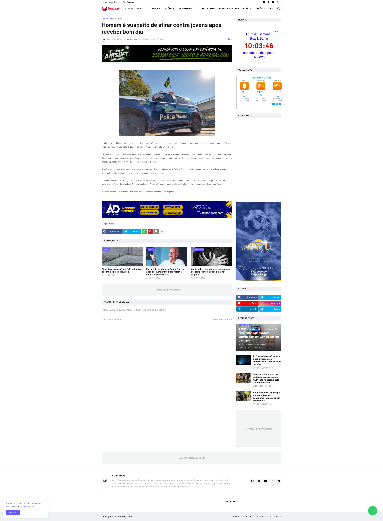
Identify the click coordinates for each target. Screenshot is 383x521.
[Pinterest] (150, 231)
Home (104, 2)
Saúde (168, 8)
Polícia (247, 8)
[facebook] (264, 2)
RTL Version (275, 516)
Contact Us (260, 516)
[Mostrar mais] (161, 231)
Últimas (128, 8)
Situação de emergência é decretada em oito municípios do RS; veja (122, 270)
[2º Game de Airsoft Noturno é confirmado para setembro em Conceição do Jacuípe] (243, 360)
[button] (271, 8)
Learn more (28, 506)
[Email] (156, 231)
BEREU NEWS (127, 516)
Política (261, 8)
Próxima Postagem (221, 319)
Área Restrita (114, 2)
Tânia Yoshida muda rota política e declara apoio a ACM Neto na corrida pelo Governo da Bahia (266, 378)
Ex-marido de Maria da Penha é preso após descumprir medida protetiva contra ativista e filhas (165, 272)
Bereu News (186, 8)
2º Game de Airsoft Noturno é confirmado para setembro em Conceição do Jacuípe (267, 360)
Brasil (141, 8)
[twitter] (268, 2)
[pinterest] (278, 2)
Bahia (155, 8)
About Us (246, 516)
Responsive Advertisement (167, 289)
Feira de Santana (229, 8)
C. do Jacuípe (207, 8)
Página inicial (108, 19)
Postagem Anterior (112, 319)
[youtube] (273, 2)
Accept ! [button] (13, 512)
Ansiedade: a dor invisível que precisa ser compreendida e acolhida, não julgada (210, 272)
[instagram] (272, 481)
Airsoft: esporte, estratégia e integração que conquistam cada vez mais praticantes (266, 396)
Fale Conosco (128, 2)
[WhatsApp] (144, 231)
